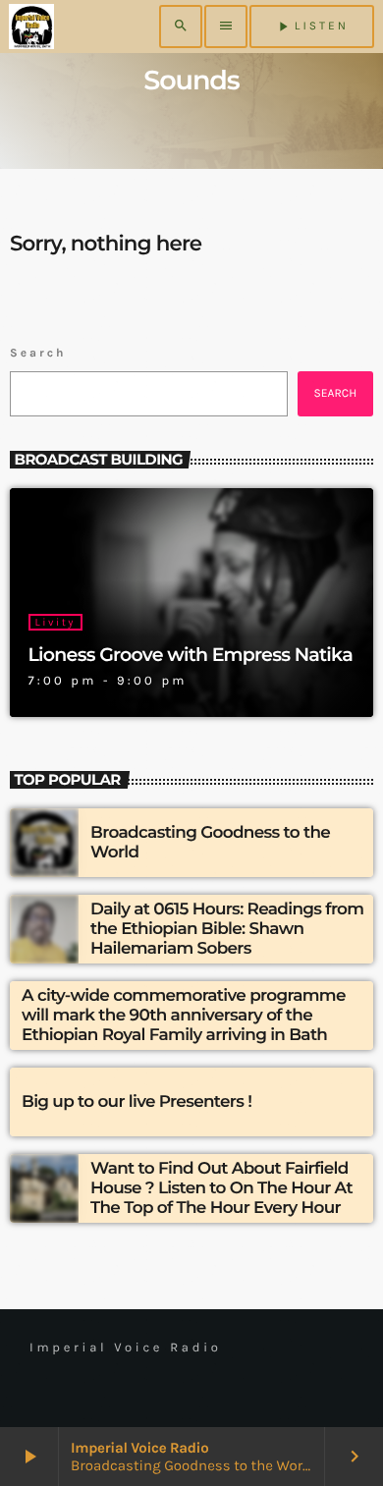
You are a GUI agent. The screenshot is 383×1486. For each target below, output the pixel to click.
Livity (55, 622)
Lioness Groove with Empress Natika (190, 654)
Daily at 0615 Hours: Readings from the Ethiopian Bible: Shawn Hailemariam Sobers (226, 930)
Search (38, 353)
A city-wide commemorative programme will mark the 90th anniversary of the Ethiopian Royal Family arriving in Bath (184, 1016)
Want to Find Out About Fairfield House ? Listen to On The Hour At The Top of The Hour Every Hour (221, 1189)
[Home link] (31, 26)
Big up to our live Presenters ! (136, 1102)
